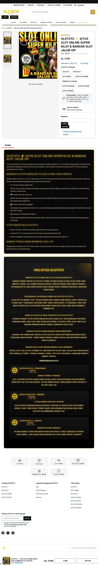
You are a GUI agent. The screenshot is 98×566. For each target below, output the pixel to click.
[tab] (8, 145)
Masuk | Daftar (19, 5)
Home (3, 28)
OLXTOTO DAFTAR (76, 504)
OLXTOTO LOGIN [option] (83, 86)
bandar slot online (25, 179)
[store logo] (11, 12)
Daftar (14, 17)
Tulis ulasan (84, 63)
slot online (39, 208)
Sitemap (38, 497)
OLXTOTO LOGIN (6, 494)
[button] (7, 40)
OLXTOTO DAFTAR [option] (68, 86)
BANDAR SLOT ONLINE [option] (69, 81)
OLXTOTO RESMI (58, 474)
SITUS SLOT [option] (77, 72)
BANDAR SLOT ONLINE (39, 474)
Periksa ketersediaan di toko (72, 131)
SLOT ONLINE (67, 5)
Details (8, 145)
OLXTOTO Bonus (41, 490)
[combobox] (63, 12)
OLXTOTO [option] (65, 72)
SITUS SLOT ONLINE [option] (81, 76)
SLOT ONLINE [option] (66, 76)
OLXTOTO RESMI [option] (67, 91)
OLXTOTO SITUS (6, 497)
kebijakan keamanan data (19, 524)
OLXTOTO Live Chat (42, 494)
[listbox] (77, 81)
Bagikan (65, 134)
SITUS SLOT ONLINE (54, 5)
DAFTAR (65, 126)
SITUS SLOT (41, 5)
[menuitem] (13, 22)
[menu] (49, 22)
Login (5, 17)
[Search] (92, 12)
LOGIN (64, 123)
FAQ (37, 487)
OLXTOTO (31, 5)
